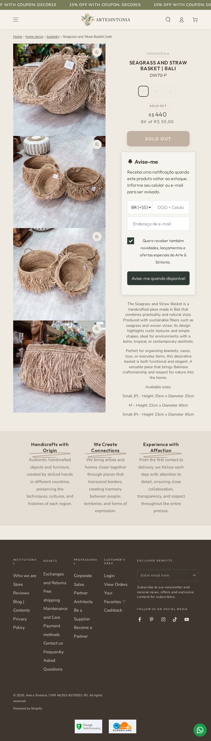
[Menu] (16, 19)
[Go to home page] (105, 20)
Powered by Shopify (27, 708)
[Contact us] (200, 730)
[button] (168, 19)
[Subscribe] (195, 575)
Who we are (24, 575)
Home (17, 37)
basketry (53, 37)
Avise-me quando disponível (158, 278)
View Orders (115, 584)
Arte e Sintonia (36, 695)
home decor (34, 37)
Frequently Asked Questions (53, 660)
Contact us (53, 643)
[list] (105, 477)
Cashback (113, 610)
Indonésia (158, 54)
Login (109, 575)
